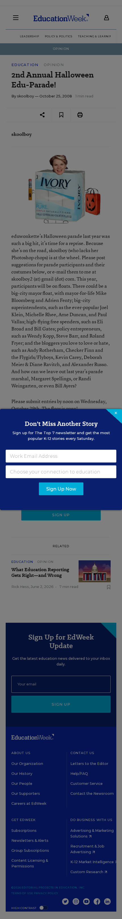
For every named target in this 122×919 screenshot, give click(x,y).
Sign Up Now (61, 489)
